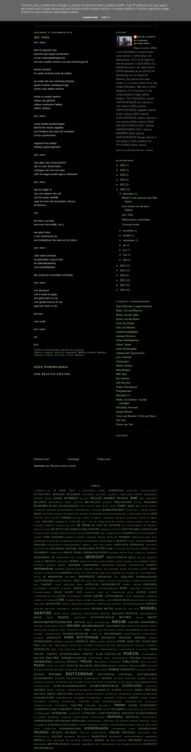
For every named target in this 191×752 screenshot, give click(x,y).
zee (97, 744)
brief (38, 514)
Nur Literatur (122, 378)
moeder (105, 614)
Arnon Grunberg (146, 495)
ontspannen (113, 634)
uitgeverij (89, 713)
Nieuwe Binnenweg (143, 622)
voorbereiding (70, 728)
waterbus (115, 737)
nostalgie (40, 630)
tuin (150, 709)
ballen (84, 498)
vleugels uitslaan (62, 724)
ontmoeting (52, 634)
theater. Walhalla (98, 705)
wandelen (99, 736)
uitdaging (59, 713)
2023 (123, 165)
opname (58, 642)
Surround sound (130, 224)
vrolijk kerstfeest (93, 733)
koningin (90, 588)
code (37, 522)
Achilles (132, 491)
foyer (153, 549)
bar (134, 498)
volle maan (144, 725)
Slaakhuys (102, 690)
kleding (66, 588)
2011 (123, 285)
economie (53, 541)
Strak (153, 698)
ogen (121, 630)
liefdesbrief (114, 596)
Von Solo (121, 420)
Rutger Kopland (125, 678)
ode (88, 629)
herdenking (136, 565)
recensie (86, 665)
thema (120, 705)
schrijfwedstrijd (104, 686)
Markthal (90, 604)
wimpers (87, 740)
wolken (111, 740)
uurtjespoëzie (109, 713)
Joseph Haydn (140, 581)
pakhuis (100, 645)
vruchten (144, 733)
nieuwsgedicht (93, 626)
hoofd (144, 569)
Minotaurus (91, 614)
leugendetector (44, 596)
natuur (79, 622)
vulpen (56, 736)
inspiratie (87, 576)
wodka (99, 740)
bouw (144, 510)
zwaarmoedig (44, 748)
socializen (65, 694)
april (125, 259)
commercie (61, 522)
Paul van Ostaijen (63, 649)
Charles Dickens (126, 518)
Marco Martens (72, 604)
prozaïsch (100, 662)
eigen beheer (136, 541)
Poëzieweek (149, 654)
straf (144, 698)
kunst (69, 592)
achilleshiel (148, 491)
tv (155, 709)
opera (153, 638)
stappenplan (64, 698)
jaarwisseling (146, 577)
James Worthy (64, 581)
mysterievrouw (102, 617)
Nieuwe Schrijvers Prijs (50, 626)
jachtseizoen (44, 580)
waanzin (70, 737)
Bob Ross (102, 506)
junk (79, 585)
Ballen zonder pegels (110, 498)
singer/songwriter (79, 690)
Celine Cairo (81, 518)
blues (53, 506)
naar (139, 618)
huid (108, 573)
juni (125, 250)
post (107, 658)
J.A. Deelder (124, 577)
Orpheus (82, 641)
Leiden (141, 592)
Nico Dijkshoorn (98, 622)
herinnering (43, 568)
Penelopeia (91, 649)
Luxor (109, 600)
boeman (96, 510)
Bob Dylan (87, 506)
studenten (69, 702)
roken (104, 670)
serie (50, 690)
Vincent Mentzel (139, 721)
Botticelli (133, 510)
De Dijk (71, 525)
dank (154, 522)
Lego (130, 592)
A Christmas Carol (92, 491)
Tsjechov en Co (137, 709)
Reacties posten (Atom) (63, 465)
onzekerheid (132, 634)
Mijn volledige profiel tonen (134, 150)
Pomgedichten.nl (74, 658)
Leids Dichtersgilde (126, 348)
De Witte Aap (60, 529)
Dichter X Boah (75, 533)
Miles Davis (61, 614)
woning (122, 740)
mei (125, 254)
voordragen (96, 728)
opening (140, 637)
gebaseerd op (44, 557)
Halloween (141, 561)
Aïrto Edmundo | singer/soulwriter (134, 306)
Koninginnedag (108, 588)
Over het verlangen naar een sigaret (67, 645)
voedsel (92, 725)
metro (109, 608)
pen (79, 649)
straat (134, 697)
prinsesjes (150, 658)
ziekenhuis (108, 744)
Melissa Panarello (57, 609)
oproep (69, 642)
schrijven (132, 685)
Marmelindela (123, 370)
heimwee (74, 565)
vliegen (81, 725)
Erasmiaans (54, 545)
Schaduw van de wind (69, 682)
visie (154, 721)
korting (135, 588)
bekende (151, 498)
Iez (123, 573)
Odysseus (110, 630)
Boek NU (134, 506)
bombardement (114, 510)
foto (144, 548)
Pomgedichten (123, 391)
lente (152, 592)
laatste (89, 592)
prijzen (135, 658)
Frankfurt (56, 553)
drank (101, 537)
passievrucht (125, 645)
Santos (50, 682)
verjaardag (149, 717)
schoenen (111, 682)
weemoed (151, 737)
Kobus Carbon (123, 344)
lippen (38, 600)
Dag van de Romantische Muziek (103, 522)
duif (154, 537)
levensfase (74, 596)
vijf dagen (121, 721)
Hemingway (91, 565)
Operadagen (43, 641)
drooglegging (141, 537)
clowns (152, 518)
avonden (71, 498)
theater (76, 705)
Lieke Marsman (135, 596)
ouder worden (106, 642)
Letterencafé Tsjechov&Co (130, 353)
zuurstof (150, 744)
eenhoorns (91, 541)
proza (86, 661)
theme (132, 705)
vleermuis (40, 725)
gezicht (50, 561)
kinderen (70, 352)
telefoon (151, 702)
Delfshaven (91, 529)
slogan (128, 690)
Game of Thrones (146, 553)
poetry (39, 654)
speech (79, 694)
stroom (54, 702)
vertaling (78, 721)
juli (125, 245)
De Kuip (97, 525)
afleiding (73, 494)
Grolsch (85, 561)
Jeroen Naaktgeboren (127, 340)
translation (93, 709)
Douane (91, 537)
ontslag (96, 634)
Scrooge (151, 686)
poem (153, 649)
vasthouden (80, 717)
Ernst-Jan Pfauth (125, 323)
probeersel (43, 661)
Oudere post (103, 459)
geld (132, 557)
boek (122, 506)
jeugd (111, 581)
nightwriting (116, 626)
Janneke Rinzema (125, 336)
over (121, 641)
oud (93, 641)
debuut (76, 529)
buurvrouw (118, 514)
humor (116, 573)
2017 (123, 184)
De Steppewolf (132, 525)
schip (100, 682)
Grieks (74, 561)
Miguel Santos (146, 37)
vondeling (50, 729)
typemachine (42, 713)
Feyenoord (87, 548)
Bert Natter (74, 502)
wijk (49, 740)
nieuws (73, 625)
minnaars (77, 614)
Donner (80, 537)
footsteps (133, 549)
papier (111, 645)
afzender (88, 495)
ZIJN (118, 744)
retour (152, 666)
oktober (127, 235)
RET (144, 665)
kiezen (137, 585)
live (60, 599)
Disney (38, 537)
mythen (125, 617)
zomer (126, 744)
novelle (53, 630)
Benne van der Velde (127, 314)
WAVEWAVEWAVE (133, 737)
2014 (123, 270)
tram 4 (78, 709)
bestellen (92, 502)
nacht (152, 617)
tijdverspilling (45, 709)
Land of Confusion (111, 592)
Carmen (65, 517)
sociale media (44, 694)
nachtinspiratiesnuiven (53, 622)
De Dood (83, 525)
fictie (100, 548)
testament (61, 705)
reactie (72, 665)
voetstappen (118, 725)
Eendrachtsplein (71, 541)
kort (123, 588)
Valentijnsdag (146, 713)
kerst (127, 585)
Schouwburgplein (145, 682)
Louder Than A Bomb (78, 600)
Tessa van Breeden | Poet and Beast (136, 416)
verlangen (62, 721)
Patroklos (41, 649)
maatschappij (139, 600)
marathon (53, 604)
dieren (128, 533)
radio (39, 665)
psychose (114, 662)
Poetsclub (113, 654)
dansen (38, 525)
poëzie (49, 355)
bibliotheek (123, 502)
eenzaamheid (107, 541)
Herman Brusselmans (69, 569)
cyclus (75, 521)
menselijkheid (87, 352)
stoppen (121, 698)
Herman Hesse (93, 569)
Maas (126, 600)
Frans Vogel (73, 552)
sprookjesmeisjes (145, 694)
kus (79, 592)
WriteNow (40, 744)
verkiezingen (44, 721)
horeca (38, 573)
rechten (100, 665)
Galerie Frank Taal (121, 553)
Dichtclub (149, 529)
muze (50, 618)
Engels (151, 541)
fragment (41, 552)
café (153, 514)
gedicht (59, 352)
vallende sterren (46, 717)
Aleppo (48, 352)
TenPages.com (43, 705)
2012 (123, 280)
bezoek (107, 502)
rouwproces (75, 678)
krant (58, 592)
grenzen (62, 561)
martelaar (104, 604)
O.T (82, 630)
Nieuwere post (41, 459)
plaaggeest (126, 649)
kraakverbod (42, 592)
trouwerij (118, 709)
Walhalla (83, 737)
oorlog (38, 355)
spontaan (125, 694)
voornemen (118, 729)
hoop (153, 569)
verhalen (132, 717)
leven (61, 596)
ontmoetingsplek (76, 634)
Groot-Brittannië (103, 561)
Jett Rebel (99, 581)
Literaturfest (122, 361)
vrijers (56, 732)
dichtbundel (131, 529)
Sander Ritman (124, 411)
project (73, 661)
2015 (123, 265)
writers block (59, 744)
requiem (135, 666)
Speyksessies (95, 694)
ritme (68, 670)
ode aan (97, 630)
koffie (78, 588)
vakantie (127, 713)
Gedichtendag (116, 557)
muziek (63, 617)
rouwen (60, 678)
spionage (111, 694)
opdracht (54, 637)
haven (62, 565)
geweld (39, 561)
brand (153, 510)
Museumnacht (148, 614)
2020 (123, 170)
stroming (40, 702)
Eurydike (151, 545)
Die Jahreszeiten (112, 533)
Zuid (139, 744)
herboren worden (114, 565)
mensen (101, 352)
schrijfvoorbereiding (69, 686)
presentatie (120, 658)
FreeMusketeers (95, 552)
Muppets (132, 613)
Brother (48, 514)
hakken (128, 561)
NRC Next (121, 374)
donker (69, 537)
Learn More (90, 17)
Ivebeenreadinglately (127, 331)
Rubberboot (92, 678)
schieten (90, 682)
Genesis (152, 557)
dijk (136, 533)
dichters (93, 533)
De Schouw (112, 525)
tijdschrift (148, 705)
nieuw (119, 621)
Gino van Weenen (125, 327)
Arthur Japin (42, 498)
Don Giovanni (54, 537)
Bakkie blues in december (136, 219)
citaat (142, 518)
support (84, 702)
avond (57, 498)
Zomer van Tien (124, 424)
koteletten (149, 588)
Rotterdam (79, 674)
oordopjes (150, 634)
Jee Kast (86, 581)
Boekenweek (66, 510)
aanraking (116, 490)
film (109, 548)
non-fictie (133, 626)
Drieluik (112, 537)
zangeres (88, 744)
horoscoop (51, 573)
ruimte (107, 678)
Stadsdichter (44, 697)
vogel (132, 725)
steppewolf (94, 698)
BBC (142, 498)
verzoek (108, 721)
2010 (123, 289)
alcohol (101, 495)
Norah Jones (149, 626)
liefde (98, 596)
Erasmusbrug (72, 545)
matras (151, 604)
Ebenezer (40, 541)
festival (71, 548)
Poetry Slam (93, 654)
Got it (106, 17)
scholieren (125, 682)
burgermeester (100, 514)
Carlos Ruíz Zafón (46, 518)
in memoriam (53, 577)
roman (114, 669)
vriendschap (147, 728)
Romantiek (128, 669)
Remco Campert (118, 666)
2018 (123, 179)
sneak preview (146, 690)
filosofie (119, 549)
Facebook (57, 548)
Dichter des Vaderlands (49, 533)
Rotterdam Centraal (115, 674)
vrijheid (71, 732)
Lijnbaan (151, 596)
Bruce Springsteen (66, 514)
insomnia (70, 577)
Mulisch (118, 613)
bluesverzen (69, 506)
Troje (106, 709)
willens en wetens (67, 740)
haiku (119, 561)
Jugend (46, 584)
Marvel (117, 604)
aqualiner (126, 495)
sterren (109, 698)
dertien (116, 529)
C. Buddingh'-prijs (137, 514)
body (113, 506)
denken (105, 529)
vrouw (114, 732)
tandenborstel (112, 702)
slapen (116, 690)
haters (51, 565)
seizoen (39, 690)
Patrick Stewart (146, 645)
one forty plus (123, 382)
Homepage (73, 459)
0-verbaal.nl (42, 491)
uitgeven (74, 713)
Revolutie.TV (123, 395)
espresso (137, 544)
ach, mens (127, 214)
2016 (123, 189)
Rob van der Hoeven (86, 670)
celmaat (96, 518)
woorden (135, 740)
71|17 (72, 490)
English (40, 544)
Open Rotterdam (81, 637)
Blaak (138, 502)
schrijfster (41, 686)
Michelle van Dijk (127, 609)
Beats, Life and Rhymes (129, 310)
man (42, 604)
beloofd (40, 502)
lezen (87, 596)
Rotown (55, 674)
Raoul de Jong (56, 666)
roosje (39, 674)
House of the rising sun (89, 573)
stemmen (79, 698)
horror (66, 573)
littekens (49, 600)
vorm (132, 729)
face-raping (41, 549)
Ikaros (130, 573)
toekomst (65, 709)
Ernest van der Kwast (127, 319)
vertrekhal (94, 721)
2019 (123, 175)
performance (108, 649)
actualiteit (42, 494)
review (38, 670)
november (128, 230)
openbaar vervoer (116, 637)
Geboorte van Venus (70, 557)
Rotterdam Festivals (127, 407)
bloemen (150, 502)
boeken (52, 510)
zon (133, 744)
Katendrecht (110, 584)
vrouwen (128, 732)
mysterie (80, 618)
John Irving (122, 581)
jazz (76, 580)
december (128, 193)
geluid (141, 557)
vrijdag (41, 732)
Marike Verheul (124, 365)
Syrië (69, 355)
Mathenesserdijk (134, 604)
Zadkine (75, 744)
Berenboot (56, 502)
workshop (150, 740)
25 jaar (59, 490)
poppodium (95, 658)
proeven (59, 662)
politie (39, 658)
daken (130, 522)
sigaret (61, 690)
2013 (123, 275)
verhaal (115, 716)
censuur (108, 518)
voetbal (104, 725)
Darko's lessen (55, 525)
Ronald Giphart (147, 670)
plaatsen (142, 649)
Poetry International (126, 387)
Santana (39, 682)
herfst (152, 565)
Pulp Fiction (148, 662)
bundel (84, 514)
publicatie (130, 661)
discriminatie (148, 533)
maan (118, 600)
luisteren (98, 600)
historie (133, 569)
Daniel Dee (142, 522)
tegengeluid (133, 702)
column (47, 521)
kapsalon (92, 584)
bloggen (41, 506)
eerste (121, 541)
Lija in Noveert (123, 357)
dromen (124, 537)
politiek (60, 355)
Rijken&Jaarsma (54, 670)
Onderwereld (134, 630)
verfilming (98, 717)
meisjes (39, 609)
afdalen (59, 494)
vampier (66, 717)
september (129, 240)
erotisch (121, 544)
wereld (79, 355)
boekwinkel (82, 510)
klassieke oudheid (46, 588)
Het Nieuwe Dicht (115, 569)
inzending (104, 577)
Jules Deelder (64, 585)
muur (38, 617)
